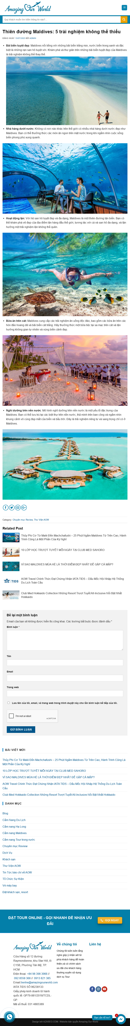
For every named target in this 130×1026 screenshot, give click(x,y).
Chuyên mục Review (23, 519)
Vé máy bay (10, 885)
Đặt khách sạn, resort (15, 892)
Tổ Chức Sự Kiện (13, 878)
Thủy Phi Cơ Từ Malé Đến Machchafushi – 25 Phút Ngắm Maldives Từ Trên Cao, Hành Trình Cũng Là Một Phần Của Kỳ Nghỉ (64, 762)
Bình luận (13, 627)
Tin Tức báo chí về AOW (17, 872)
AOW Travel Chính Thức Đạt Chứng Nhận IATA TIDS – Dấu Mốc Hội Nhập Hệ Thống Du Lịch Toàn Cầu (62, 786)
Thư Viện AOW (41, 519)
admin (33, 38)
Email (10, 671)
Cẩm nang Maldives (15, 833)
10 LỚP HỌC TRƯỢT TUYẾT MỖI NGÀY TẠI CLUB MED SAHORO (44, 770)
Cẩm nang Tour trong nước (19, 839)
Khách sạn (9, 859)
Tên (9, 656)
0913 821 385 (42, 978)
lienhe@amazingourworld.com (39, 982)
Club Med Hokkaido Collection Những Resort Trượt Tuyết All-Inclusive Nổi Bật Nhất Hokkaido (59, 794)
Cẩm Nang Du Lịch (14, 819)
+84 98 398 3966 (37, 973)
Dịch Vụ (7, 852)
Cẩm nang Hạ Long (14, 826)
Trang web (13, 687)
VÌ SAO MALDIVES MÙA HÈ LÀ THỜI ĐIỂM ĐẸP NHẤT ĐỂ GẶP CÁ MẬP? (49, 777)
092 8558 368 (22, 978)
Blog (5, 813)
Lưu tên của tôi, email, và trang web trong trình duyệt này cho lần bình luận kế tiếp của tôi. (64, 703)
